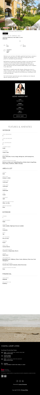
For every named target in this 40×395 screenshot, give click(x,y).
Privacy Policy (24, 390)
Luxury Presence (23, 384)
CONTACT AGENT (20, 116)
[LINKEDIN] (23, 381)
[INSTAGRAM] (20, 381)
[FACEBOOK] (17, 381)
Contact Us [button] (20, 335)
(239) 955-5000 (20, 104)
